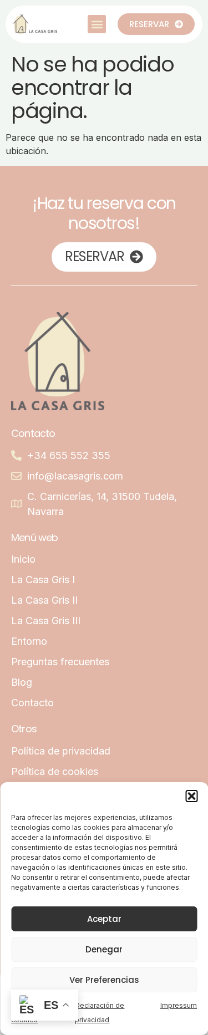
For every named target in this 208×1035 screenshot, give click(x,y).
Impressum (178, 1005)
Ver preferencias (104, 980)
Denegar (104, 949)
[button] (191, 796)
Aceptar (104, 919)
